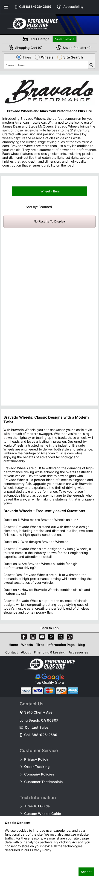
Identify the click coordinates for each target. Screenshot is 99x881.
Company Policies (39, 774)
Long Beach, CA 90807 (39, 720)
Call (35, 6)
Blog (81, 645)
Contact (11, 652)
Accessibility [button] (73, 6)
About (26, 652)
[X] (59, 635)
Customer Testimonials (43, 782)
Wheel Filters (50, 191)
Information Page (61, 645)
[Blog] (68, 635)
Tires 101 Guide (37, 806)
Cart (28, 48)
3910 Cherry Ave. (38, 712)
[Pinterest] (50, 635)
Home (13, 645)
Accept (86, 872)
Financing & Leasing (49, 652)
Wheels (27, 645)
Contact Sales (37, 727)
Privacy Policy (36, 759)
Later (77, 48)
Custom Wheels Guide (42, 814)
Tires (40, 645)
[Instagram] (32, 635)
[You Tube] (41, 635)
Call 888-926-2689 (40, 735)
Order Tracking (37, 766)
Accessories (78, 652)
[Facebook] (22, 635)
